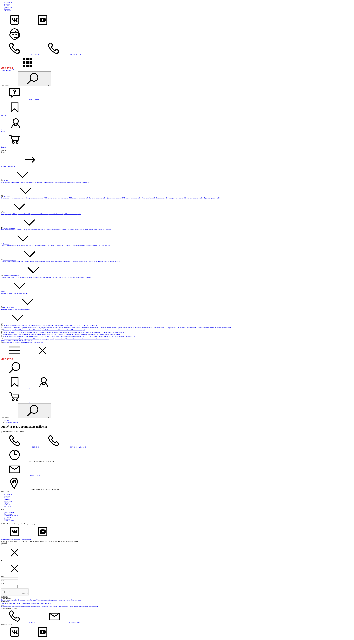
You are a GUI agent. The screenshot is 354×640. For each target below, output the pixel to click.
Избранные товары (51, 606)
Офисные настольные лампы (35, 229)
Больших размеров (82, 182)
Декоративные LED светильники (65, 277)
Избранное (7, 517)
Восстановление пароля (37, 606)
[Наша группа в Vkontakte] (15, 26)
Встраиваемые (162, 198)
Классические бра (74, 214)
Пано (15, 293)
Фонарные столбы (103, 261)
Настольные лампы (24, 600)
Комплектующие (76, 600)
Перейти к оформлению (8, 166)
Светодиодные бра (8, 214)
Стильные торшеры (105, 245)
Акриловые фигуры (84, 277)
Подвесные (17, 182)
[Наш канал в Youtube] (42, 26)
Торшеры (33, 600)
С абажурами (70, 182)
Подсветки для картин (212, 198)
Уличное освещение (42, 600)
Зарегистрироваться (23, 606)
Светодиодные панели (195, 198)
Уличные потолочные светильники (60, 261)
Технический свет (149, 198)
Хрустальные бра (22, 214)
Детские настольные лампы (79, 229)
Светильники (10, 600)
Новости (7, 504)
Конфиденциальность (81, 606)
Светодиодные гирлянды (26, 277)
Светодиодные (6, 182)
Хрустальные (39, 182)
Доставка (7, 4)
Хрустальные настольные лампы (100, 229)
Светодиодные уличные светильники (14, 261)
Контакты (7, 10)
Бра (16, 600)
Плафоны (11, 309)
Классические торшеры (89, 245)
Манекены (10, 293)
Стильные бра (61, 214)
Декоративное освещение (57, 600)
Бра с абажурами (35, 214)
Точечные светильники (133, 198)
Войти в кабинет (9, 512)
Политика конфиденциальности (11, 539)
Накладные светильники (177, 198)
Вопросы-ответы (9, 520)
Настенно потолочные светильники (58, 198)
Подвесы (50, 182)
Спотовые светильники (98, 198)
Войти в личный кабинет (9, 606)
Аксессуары (25, 309)
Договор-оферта (26, 539)
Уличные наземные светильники (84, 261)
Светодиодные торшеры (24, 245)
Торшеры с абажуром (73, 245)
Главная (6, 420)
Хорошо (3, 543)
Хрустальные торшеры (41, 245)
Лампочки (4, 309)
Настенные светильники (80, 198)
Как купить (8, 7)
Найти (48, 85)
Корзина (7, 519)
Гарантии (7, 9)
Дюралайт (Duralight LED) (44, 277)
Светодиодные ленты (9, 277)
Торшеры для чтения (8, 245)
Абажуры (17, 309)
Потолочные (28, 182)
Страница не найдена (11, 422)
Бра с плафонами (49, 214)
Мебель (68, 600)
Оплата (6, 5)
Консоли (4, 293)
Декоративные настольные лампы (13, 229)
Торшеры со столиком (57, 245)
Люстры (3, 600)
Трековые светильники (115, 198)
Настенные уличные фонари (37, 261)
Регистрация (8, 514)
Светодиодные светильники (36, 198)
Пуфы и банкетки (22, 293)
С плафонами (60, 182)
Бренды (6, 503)
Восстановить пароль (11, 515)
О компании (8, 2)
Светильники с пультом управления (13, 198)
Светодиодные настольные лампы (57, 229)
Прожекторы (115, 261)
